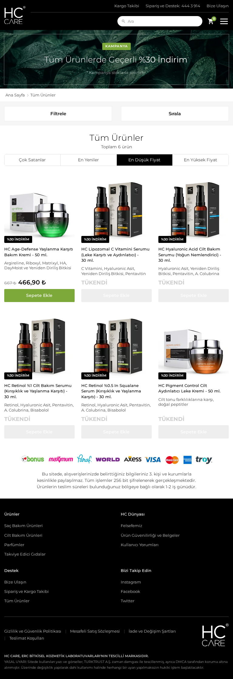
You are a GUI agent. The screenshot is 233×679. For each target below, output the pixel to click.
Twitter (127, 600)
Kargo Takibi (126, 6)
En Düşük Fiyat (144, 160)
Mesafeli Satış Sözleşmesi (95, 631)
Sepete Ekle (39, 295)
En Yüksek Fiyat (200, 160)
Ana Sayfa (15, 95)
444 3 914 (173, 6)
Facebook (130, 591)
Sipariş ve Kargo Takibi (26, 591)
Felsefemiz (131, 525)
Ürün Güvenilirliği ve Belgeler (150, 535)
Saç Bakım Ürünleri (23, 525)
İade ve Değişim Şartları (152, 631)
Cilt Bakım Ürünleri (23, 535)
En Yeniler (88, 160)
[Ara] (123, 21)
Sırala (175, 113)
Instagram (131, 582)
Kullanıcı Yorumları (140, 544)
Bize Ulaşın (218, 6)
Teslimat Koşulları (26, 638)
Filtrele (58, 113)
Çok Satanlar (32, 160)
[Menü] (223, 21)
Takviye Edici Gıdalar (25, 554)
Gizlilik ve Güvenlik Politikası (32, 631)
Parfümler (14, 544)
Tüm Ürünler (16, 600)
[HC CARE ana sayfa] (17, 15)
